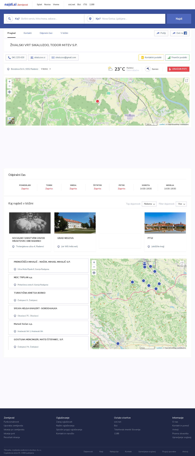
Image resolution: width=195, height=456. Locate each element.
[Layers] (10, 120)
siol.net (71, 4)
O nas (175, 421)
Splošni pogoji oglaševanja (69, 429)
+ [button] (10, 81)
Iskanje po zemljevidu (14, 429)
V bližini (64, 33)
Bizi (79, 4)
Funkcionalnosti (11, 421)
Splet (39, 4)
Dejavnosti (88, 451)
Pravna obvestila (180, 433)
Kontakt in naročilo (65, 433)
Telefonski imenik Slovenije (127, 429)
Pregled (11, 33)
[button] (9, 92)
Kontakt (128, 451)
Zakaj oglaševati (64, 421)
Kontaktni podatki (153, 57)
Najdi (179, 19)
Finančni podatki (179, 57)
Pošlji (163, 33)
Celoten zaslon (186, 80)
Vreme (56, 4)
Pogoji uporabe (169, 451)
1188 (91, 4)
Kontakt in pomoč (180, 425)
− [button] (10, 86)
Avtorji (175, 429)
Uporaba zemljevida (13, 425)
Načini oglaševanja (65, 425)
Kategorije (114, 451)
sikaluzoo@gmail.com (65, 57)
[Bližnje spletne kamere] (148, 69)
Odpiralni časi (46, 33)
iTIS (85, 4)
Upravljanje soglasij (181, 437)
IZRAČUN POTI (179, 69)
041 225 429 (18, 57)
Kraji (101, 451)
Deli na (180, 33)
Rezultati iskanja (12, 437)
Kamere (155, 69)
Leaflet (162, 124)
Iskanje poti (9, 433)
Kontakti (27, 33)
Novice (47, 4)
